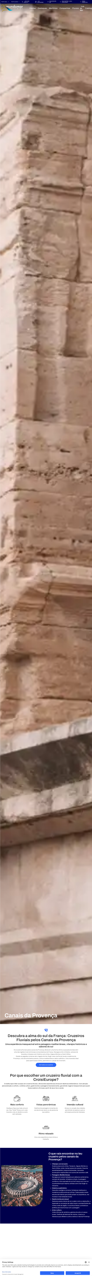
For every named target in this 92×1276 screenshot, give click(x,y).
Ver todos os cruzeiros (46, 1065)
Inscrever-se (53, 2)
